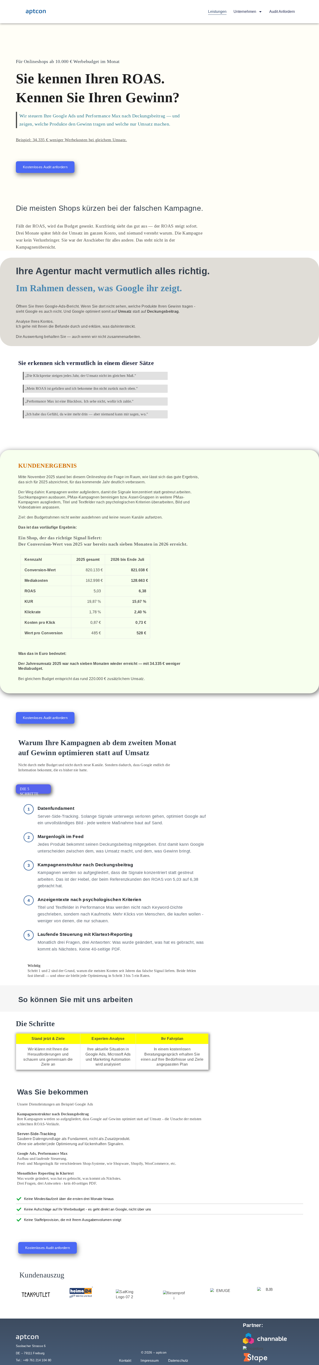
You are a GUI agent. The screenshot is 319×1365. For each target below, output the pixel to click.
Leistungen (217, 12)
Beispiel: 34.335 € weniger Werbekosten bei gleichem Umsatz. (71, 139)
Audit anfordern (282, 12)
